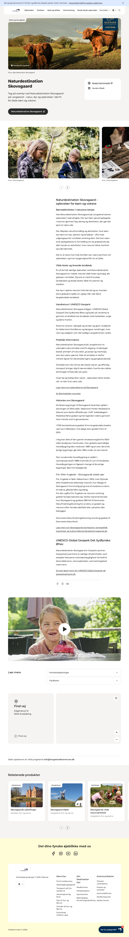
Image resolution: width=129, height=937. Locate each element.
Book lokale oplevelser (87, 10)
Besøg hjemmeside (101, 83)
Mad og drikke (53, 10)
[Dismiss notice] (123, 3)
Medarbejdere (83, 891)
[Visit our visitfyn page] (61, 853)
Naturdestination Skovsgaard (26, 111)
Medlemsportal (104, 897)
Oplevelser (29, 10)
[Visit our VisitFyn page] (53, 853)
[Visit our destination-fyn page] (75, 853)
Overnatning (68, 10)
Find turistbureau (64, 881)
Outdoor (40, 10)
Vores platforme (104, 893)
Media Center (103, 900)
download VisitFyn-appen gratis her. (86, 3)
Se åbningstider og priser (68, 393)
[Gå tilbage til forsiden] (15, 10)
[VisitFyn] (23, 869)
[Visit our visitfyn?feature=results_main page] (68, 853)
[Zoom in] (117, 732)
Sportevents (82, 894)
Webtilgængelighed (65, 885)
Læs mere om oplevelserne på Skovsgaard (77, 387)
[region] (64, 629)
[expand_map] (116, 698)
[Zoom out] (117, 739)
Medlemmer (82, 887)
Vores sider (103, 10)
